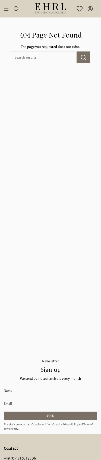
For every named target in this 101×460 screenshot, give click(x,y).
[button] (16, 8)
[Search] (83, 57)
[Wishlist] (79, 8)
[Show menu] (6, 8)
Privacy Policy (70, 424)
